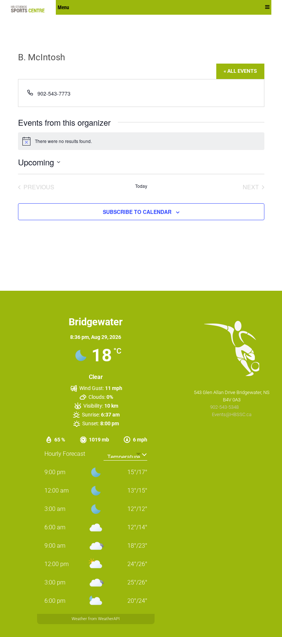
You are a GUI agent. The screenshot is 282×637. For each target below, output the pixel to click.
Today (141, 186)
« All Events (240, 71)
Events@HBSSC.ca (232, 414)
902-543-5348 (225, 407)
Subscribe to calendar (137, 211)
